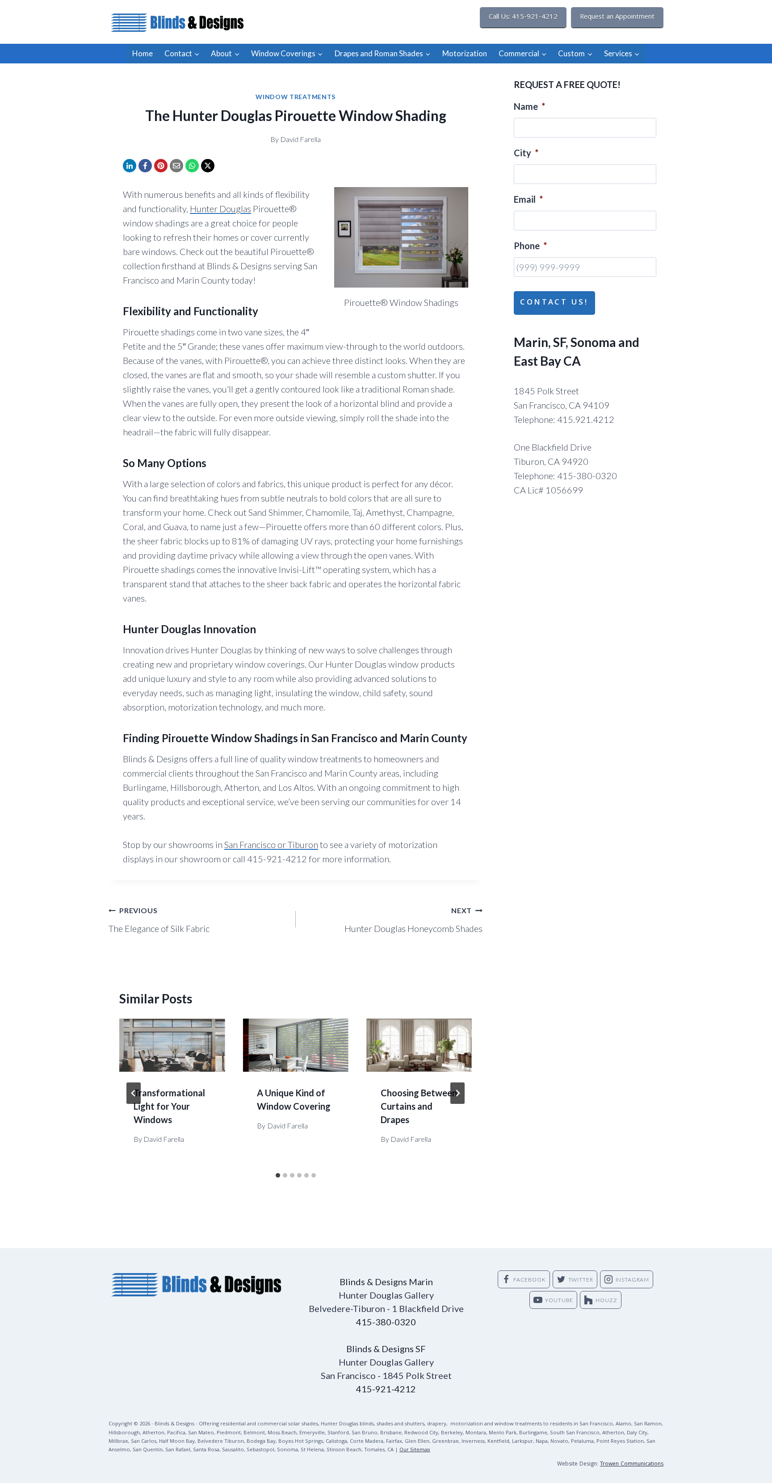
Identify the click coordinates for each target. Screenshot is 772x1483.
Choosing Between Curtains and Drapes (419, 1106)
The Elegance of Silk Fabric (159, 920)
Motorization (464, 53)
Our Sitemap (414, 1450)
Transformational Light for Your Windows (169, 1106)
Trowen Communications (631, 1464)
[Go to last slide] (133, 1093)
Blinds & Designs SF (386, 1348)
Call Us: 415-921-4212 (523, 17)
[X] (207, 165)
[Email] (176, 165)
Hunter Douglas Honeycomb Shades (413, 920)
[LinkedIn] (129, 165)
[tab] (278, 1175)
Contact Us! (554, 303)
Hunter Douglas (220, 208)
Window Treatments (296, 96)
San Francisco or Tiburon (271, 844)
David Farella (300, 139)
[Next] (457, 1093)
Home (142, 53)
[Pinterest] (161, 165)
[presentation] (172, 1045)
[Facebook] (145, 165)
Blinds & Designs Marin (386, 1281)
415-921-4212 (386, 1388)
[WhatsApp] (192, 165)
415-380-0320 (386, 1321)
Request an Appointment (617, 17)
